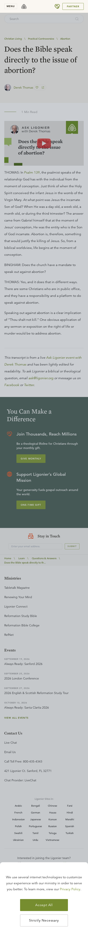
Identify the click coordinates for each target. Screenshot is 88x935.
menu (11, 6)
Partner (73, 6)
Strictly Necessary (44, 920)
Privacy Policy (70, 889)
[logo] (24, 6)
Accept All (44, 905)
